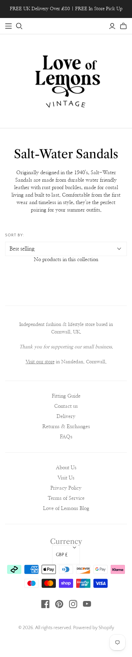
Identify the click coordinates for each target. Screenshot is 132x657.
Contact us (66, 406)
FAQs (66, 436)
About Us (66, 467)
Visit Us (66, 477)
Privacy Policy (66, 488)
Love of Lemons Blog (66, 508)
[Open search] (19, 26)
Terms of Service (66, 498)
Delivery (66, 416)
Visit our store (40, 362)
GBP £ (62, 555)
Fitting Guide (66, 396)
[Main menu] (8, 26)
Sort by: (14, 235)
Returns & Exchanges (66, 426)
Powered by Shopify (93, 628)
